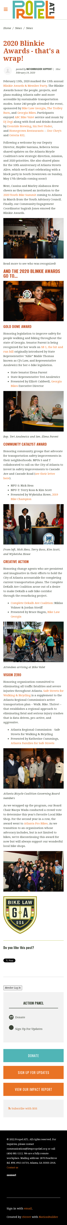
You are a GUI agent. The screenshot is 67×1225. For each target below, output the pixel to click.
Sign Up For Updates (28, 1029)
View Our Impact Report (33, 1089)
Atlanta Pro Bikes (36, 823)
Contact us (12, 1167)
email (28, 1208)
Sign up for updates (33, 1072)
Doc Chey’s (54, 130)
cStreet (26, 1217)
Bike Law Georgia (34, 108)
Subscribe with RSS (24, 1108)
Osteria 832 (16, 135)
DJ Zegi (8, 121)
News (18, 28)
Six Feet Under (42, 126)
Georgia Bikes (26, 112)
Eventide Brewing (19, 126)
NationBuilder (48, 1217)
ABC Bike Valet (24, 117)
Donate (20, 1017)
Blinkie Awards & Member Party (25, 85)
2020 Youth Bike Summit (19, 195)
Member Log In (13, 988)
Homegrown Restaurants (26, 130)
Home (7, 28)
